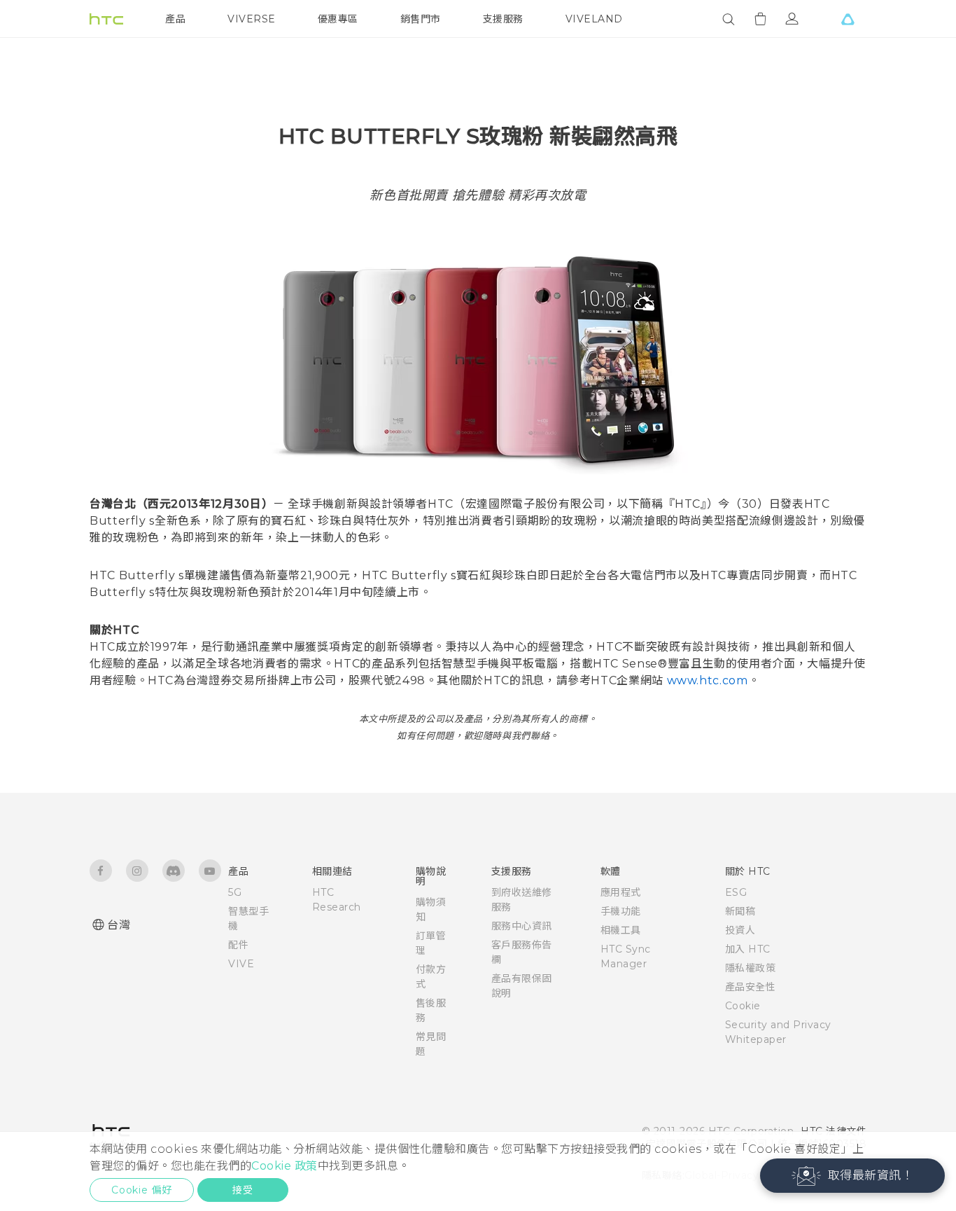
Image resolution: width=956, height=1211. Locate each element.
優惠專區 (338, 19)
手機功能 (620, 911)
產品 (175, 19)
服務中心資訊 (521, 926)
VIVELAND (594, 19)
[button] (853, 1175)
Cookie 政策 (284, 1165)
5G (234, 892)
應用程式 (620, 892)
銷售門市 (420, 19)
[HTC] (106, 19)
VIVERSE (251, 19)
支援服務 (503, 19)
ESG (736, 892)
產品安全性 (750, 987)
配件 (238, 945)
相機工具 (620, 930)
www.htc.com (707, 680)
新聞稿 (740, 911)
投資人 (740, 930)
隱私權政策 (750, 968)
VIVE (241, 963)
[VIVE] (847, 19)
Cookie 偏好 (141, 1190)
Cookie (743, 1005)
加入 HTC (748, 949)
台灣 (118, 925)
